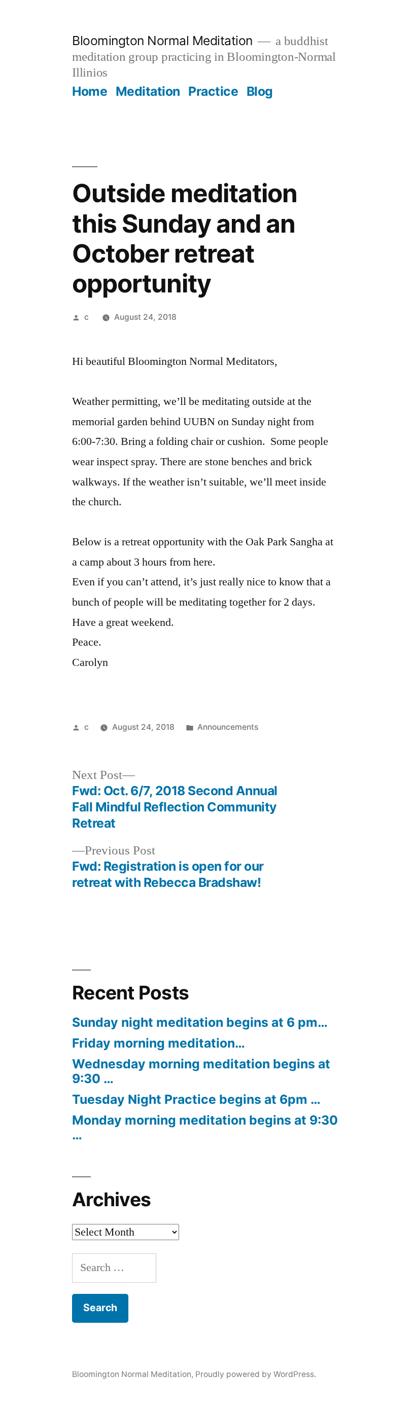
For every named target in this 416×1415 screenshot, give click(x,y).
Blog (260, 91)
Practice (213, 91)
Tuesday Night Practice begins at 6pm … (196, 1099)
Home (89, 91)
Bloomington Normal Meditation (162, 40)
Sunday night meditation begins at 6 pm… (200, 1022)
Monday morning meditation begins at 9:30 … (205, 1127)
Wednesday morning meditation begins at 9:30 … (201, 1071)
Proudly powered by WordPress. (255, 1374)
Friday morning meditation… (158, 1043)
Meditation (148, 91)
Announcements (227, 727)
